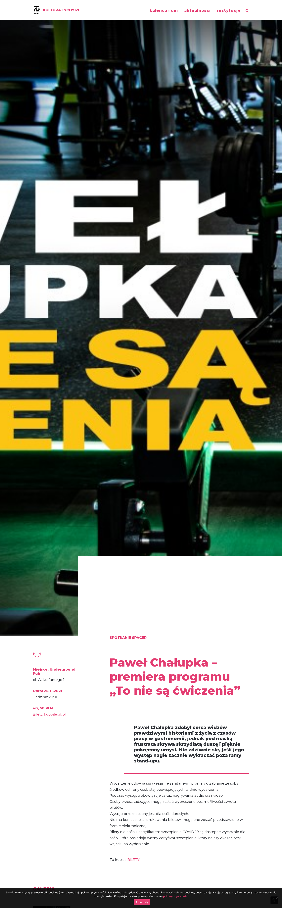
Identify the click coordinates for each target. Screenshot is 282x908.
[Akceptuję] (277, 898)
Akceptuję (142, 902)
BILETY (133, 860)
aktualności (197, 10)
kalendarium (164, 10)
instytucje (229, 10)
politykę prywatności (175, 896)
